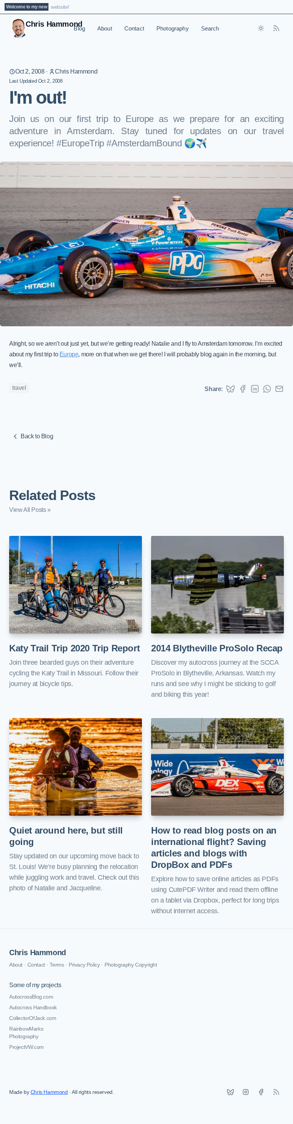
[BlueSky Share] (230, 388)
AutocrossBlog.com (31, 997)
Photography (172, 28)
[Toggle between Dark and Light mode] (261, 28)
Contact (134, 28)
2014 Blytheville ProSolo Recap (217, 648)
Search (210, 28)
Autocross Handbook (33, 1007)
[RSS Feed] (276, 28)
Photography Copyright (131, 965)
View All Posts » (30, 510)
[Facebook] (261, 1092)
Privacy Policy (84, 965)
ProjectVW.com (26, 1047)
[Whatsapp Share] (267, 388)
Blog (79, 28)
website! (60, 7)
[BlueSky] (230, 1092)
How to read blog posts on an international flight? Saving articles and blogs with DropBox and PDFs (214, 847)
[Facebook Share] (242, 388)
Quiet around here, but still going (66, 836)
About (104, 28)
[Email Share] (279, 388)
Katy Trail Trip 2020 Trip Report (74, 648)
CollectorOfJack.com (32, 1018)
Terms (57, 965)
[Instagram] (245, 1092)
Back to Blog (37, 436)
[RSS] (276, 1092)
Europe (69, 354)
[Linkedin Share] (254, 388)
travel (19, 388)
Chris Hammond (76, 71)
